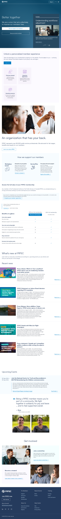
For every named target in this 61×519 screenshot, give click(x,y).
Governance (23, 507)
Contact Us (36, 507)
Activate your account (7, 505)
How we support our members (16, 28)
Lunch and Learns (51, 497)
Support (23, 493)
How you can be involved (15, 33)
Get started (6, 499)
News (35, 493)
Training (49, 493)
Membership (24, 499)
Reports (23, 509)
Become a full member (35, 214)
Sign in (51, 1)
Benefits (23, 497)
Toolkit (49, 495)
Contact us (6, 208)
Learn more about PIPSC (9, 149)
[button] (49, 45)
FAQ (35, 505)
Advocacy (23, 495)
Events (35, 495)
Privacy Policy (37, 509)
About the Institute (25, 505)
